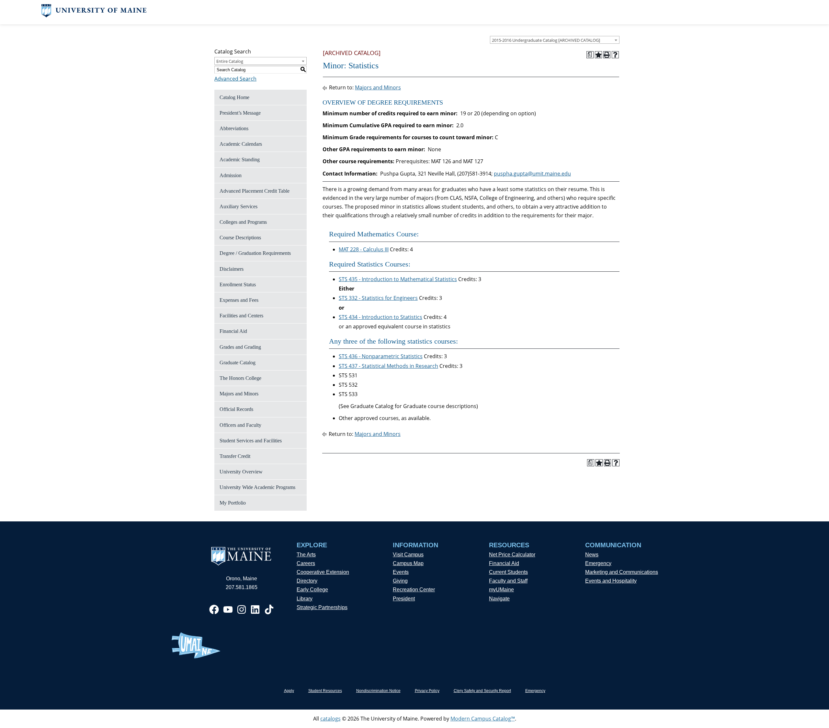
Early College (312, 589)
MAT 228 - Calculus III (364, 249)
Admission (231, 175)
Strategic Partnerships (322, 607)
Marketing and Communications (621, 572)
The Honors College (240, 378)
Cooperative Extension (323, 572)
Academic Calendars (241, 144)
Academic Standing (240, 159)
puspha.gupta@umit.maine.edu (532, 173)
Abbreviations (234, 128)
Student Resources (325, 690)
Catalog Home (234, 97)
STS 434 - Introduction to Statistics (380, 317)
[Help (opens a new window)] (615, 54)
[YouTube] (228, 609)
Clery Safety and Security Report (482, 690)
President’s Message (240, 113)
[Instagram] (241, 609)
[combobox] (554, 40)
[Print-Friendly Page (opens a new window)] (606, 54)
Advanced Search (235, 78)
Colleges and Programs (243, 222)
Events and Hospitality (611, 581)
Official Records (236, 409)
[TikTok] (269, 609)
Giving (400, 581)
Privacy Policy (427, 690)
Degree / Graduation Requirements (255, 253)
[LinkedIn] (255, 609)
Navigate (499, 598)
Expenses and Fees (239, 300)
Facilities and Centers (241, 315)
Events (401, 572)
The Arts (306, 554)
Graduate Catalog (238, 362)
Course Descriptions (240, 237)
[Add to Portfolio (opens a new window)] (598, 54)
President (404, 598)
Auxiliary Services (238, 206)
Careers (306, 563)
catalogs (330, 718)
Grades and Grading (240, 347)
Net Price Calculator (512, 554)
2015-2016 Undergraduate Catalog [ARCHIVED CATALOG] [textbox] (546, 40)
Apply (289, 690)
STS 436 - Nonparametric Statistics (381, 356)
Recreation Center (414, 589)
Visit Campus (408, 554)
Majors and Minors (239, 393)
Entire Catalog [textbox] (229, 61)
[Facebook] (214, 609)
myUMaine (501, 589)
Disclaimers (232, 269)
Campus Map (408, 563)
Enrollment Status (238, 284)
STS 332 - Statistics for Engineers (378, 297)
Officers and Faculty (240, 425)
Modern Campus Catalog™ (482, 718)
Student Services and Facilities (251, 440)
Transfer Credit (235, 456)
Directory (307, 581)
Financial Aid (233, 331)
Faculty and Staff (508, 581)
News (591, 554)
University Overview (241, 471)
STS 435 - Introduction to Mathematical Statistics (398, 279)
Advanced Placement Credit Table (255, 191)
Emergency (598, 563)
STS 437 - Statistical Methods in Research (388, 366)
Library (304, 598)
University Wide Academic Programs (257, 487)
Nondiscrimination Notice (378, 690)
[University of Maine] (94, 15)
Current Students (508, 572)
